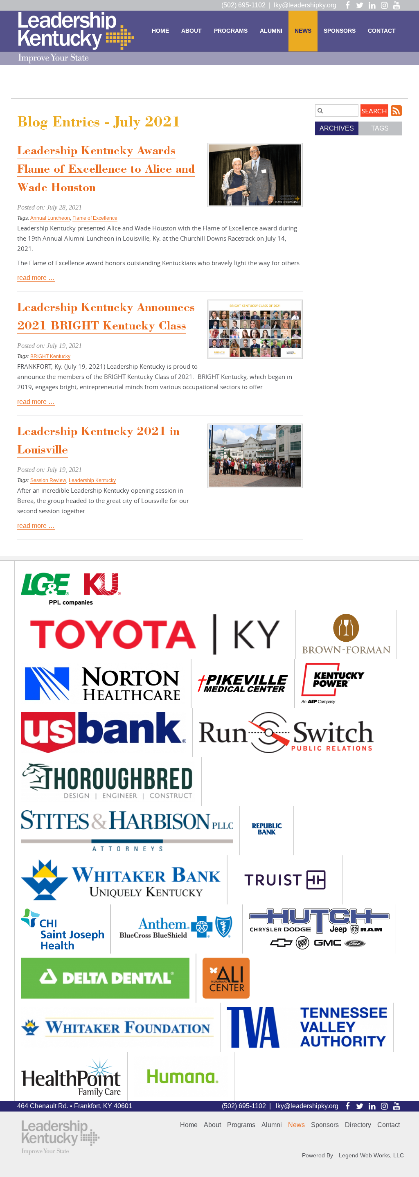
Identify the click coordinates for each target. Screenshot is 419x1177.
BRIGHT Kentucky (50, 356)
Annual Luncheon (50, 218)
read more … (36, 277)
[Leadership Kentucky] (76, 38)
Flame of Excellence (94, 218)
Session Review (48, 480)
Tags (380, 128)
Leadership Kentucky (92, 480)
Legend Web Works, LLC (371, 1155)
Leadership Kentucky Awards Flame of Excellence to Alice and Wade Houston (106, 170)
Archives (337, 128)
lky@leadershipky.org (305, 5)
